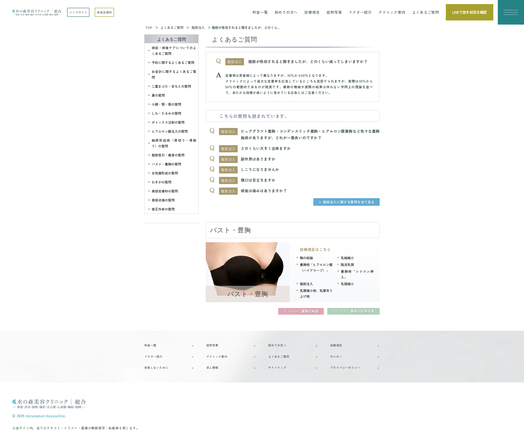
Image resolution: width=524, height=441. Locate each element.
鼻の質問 (158, 95)
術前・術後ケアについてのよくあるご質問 (174, 50)
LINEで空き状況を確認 (469, 12)
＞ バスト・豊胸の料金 (301, 311)
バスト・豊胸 (247, 294)
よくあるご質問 (171, 39)
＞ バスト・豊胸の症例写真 (353, 311)
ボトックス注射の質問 (168, 122)
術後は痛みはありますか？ (264, 190)
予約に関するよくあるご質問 (173, 62)
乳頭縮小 (347, 283)
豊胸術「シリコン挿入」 (357, 274)
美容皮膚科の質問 (165, 191)
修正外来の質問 (163, 209)
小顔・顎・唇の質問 (166, 104)
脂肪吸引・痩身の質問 (168, 155)
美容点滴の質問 (163, 200)
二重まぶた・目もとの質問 (171, 86)
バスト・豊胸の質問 (166, 164)
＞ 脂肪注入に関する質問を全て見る (346, 201)
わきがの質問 (161, 182)
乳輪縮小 (347, 257)
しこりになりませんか (260, 169)
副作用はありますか (258, 159)
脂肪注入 (306, 283)
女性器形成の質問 (165, 173)
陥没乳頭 (347, 264)
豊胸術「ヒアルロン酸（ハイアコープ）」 (316, 267)
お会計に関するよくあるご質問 (174, 74)
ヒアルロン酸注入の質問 (170, 131)
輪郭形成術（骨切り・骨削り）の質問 (174, 143)
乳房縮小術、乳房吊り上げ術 (316, 293)
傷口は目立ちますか (258, 180)
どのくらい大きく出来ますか (266, 148)
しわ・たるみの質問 (166, 113)
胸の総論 (306, 257)
